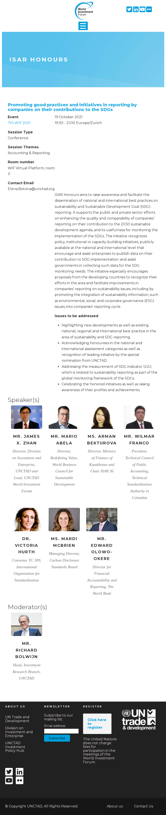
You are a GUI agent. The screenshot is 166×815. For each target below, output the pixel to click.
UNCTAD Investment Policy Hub (15, 747)
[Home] (83, 7)
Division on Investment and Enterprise (19, 732)
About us (115, 806)
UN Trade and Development (17, 719)
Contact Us (143, 806)
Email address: (55, 726)
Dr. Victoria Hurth (26, 545)
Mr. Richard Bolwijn (26, 650)
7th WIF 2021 (19, 123)
